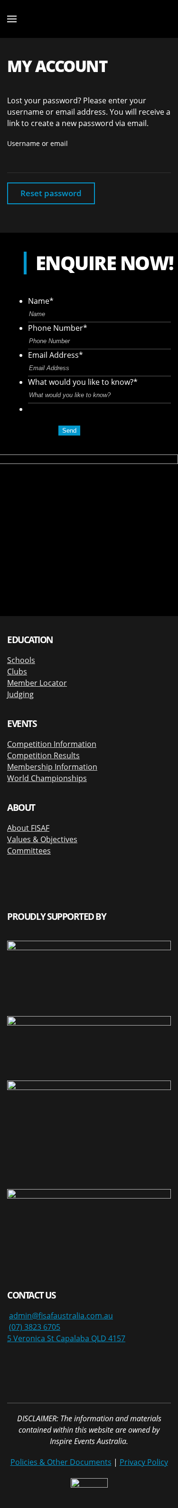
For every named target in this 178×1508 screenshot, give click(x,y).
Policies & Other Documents (61, 1462)
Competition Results (43, 755)
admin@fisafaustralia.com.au (61, 1315)
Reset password (51, 193)
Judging (20, 694)
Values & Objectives (42, 839)
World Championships (47, 778)
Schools (21, 660)
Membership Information (52, 767)
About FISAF (28, 828)
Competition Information (51, 744)
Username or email (37, 143)
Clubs (17, 671)
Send (69, 430)
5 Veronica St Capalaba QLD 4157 (66, 1338)
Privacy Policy (144, 1462)
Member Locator (37, 683)
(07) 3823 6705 (34, 1327)
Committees (29, 850)
